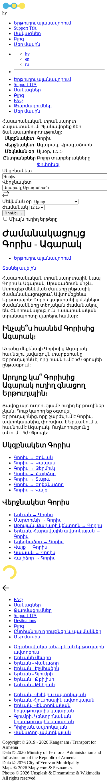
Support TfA (25, 28)
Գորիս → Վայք (30, 489)
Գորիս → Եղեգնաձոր (39, 484)
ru (27, 64)
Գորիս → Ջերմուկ (34, 468)
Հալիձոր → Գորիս (35, 558)
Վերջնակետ (17, 182)
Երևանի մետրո (32, 657)
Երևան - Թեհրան (34, 684)
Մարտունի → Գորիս (38, 520)
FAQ (18, 100)
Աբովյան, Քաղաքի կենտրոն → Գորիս (58, 525)
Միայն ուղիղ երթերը (33, 219)
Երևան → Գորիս (33, 514)
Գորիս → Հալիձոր (35, 473)
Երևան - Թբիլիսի (34, 679)
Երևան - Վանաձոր (36, 663)
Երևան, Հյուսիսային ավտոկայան (54, 700)
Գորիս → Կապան (34, 462)
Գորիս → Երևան (33, 457)
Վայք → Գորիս (30, 547)
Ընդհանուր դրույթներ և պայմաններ (57, 631)
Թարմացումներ (33, 105)
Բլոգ (19, 38)
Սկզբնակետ (17, 170)
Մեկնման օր (17, 201)
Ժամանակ (15, 207)
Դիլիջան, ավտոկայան (40, 727)
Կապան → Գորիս (34, 552)
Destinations (25, 620)
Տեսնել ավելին (19, 268)
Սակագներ (27, 33)
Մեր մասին (27, 44)
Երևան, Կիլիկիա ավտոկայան (50, 694)
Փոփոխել (48, 164)
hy (27, 54)
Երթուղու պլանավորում (42, 23)
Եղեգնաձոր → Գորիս (39, 541)
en (27, 59)
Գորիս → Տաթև (32, 479)
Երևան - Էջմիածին (36, 668)
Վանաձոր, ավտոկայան (42, 732)
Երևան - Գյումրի (33, 673)
